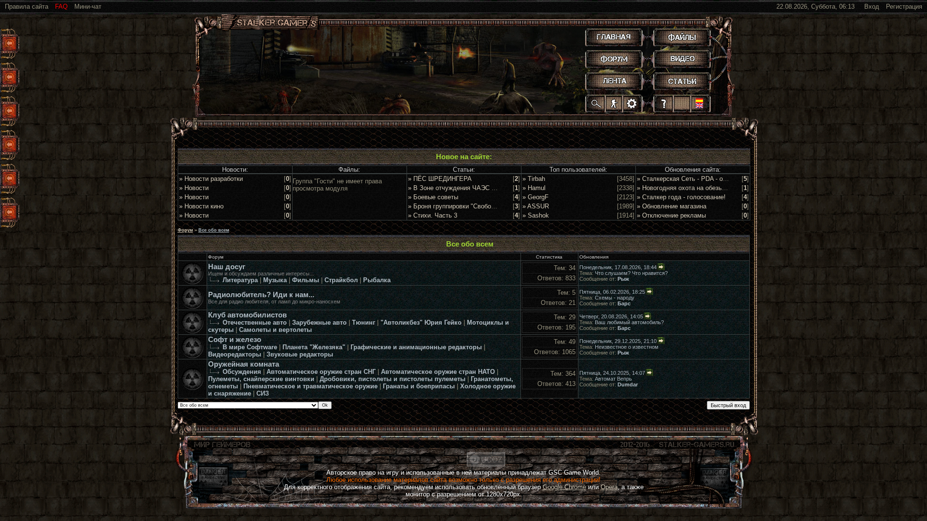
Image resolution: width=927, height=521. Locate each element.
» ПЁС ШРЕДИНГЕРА (440, 178)
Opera (609, 487)
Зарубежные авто (319, 322)
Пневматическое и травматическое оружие (310, 386)
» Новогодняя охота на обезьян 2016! (691, 188)
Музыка (275, 280)
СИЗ (262, 393)
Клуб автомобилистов (247, 315)
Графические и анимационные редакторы (416, 347)
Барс (624, 303)
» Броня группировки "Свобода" (454, 206)
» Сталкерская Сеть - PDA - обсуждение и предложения (719, 178)
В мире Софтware (250, 347)
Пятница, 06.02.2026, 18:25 (612, 292)
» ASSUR (535, 206)
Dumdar (628, 384)
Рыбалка (377, 280)
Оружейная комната (243, 364)
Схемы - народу (614, 298)
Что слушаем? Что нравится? (631, 273)
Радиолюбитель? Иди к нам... (261, 295)
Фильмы (305, 280)
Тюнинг (363, 322)
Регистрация (904, 6)
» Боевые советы (433, 197)
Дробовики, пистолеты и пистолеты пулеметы (392, 379)
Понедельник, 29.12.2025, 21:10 (618, 341)
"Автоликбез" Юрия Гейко (421, 322)
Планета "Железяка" (313, 347)
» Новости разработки (211, 178)
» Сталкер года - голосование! (681, 197)
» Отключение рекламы (671, 215)
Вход (871, 6)
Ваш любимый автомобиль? (629, 322)
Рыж (623, 279)
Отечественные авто (255, 322)
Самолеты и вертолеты (275, 329)
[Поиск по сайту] (596, 103)
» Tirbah (533, 178)
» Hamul (534, 188)
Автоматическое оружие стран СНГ (321, 371)
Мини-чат (87, 6)
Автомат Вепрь (613, 379)
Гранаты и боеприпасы (419, 386)
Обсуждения (242, 371)
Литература (240, 280)
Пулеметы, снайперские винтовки (261, 379)
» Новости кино (201, 206)
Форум (185, 230)
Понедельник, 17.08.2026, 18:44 (618, 267)
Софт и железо (234, 339)
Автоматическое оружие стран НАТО (438, 371)
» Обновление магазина (671, 206)
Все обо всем (213, 230)
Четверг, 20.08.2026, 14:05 (611, 316)
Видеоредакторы (234, 354)
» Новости (194, 188)
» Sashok (535, 215)
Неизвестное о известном (627, 347)
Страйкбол (341, 280)
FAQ (61, 6)
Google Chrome (564, 487)
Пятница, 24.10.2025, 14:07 (612, 373)
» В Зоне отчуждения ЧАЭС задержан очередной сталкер (492, 188)
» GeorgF (535, 197)
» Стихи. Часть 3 (432, 215)
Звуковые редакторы (300, 354)
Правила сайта (26, 6)
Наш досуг (226, 267)
